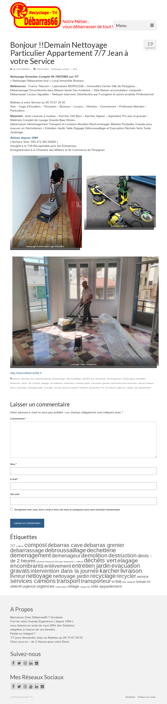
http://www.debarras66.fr (26, 373)
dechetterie (100, 379)
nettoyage (21, 388)
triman (141, 582)
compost (16, 379)
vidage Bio (85, 587)
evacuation (96, 383)
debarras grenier (43, 379)
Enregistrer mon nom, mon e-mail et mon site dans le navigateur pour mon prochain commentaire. (67, 509)
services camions (70, 388)
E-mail (14, 479)
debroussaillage (73, 379)
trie (102, 388)
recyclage (48, 388)
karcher (141, 383)
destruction (15, 383)
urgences (121, 388)
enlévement (69, 383)
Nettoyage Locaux (60, 69)
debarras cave (27, 379)
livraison (150, 383)
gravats (106, 383)
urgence (29, 586)
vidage (130, 388)
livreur (12, 388)
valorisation (61, 587)
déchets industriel (45, 561)
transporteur (94, 388)
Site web (14, 494)
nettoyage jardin (35, 388)
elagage (45, 383)
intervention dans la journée (124, 383)
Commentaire (18, 418)
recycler (57, 388)
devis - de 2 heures (31, 383)
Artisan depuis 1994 (24, 137)
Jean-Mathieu (23, 69)
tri (113, 582)
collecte (20, 546)
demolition (141, 379)
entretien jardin (83, 383)
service (142, 577)
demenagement (114, 379)
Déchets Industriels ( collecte (69, 561)
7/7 (12, 546)
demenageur (129, 379)
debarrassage (58, 379)
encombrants (56, 383)
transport (83, 388)
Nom (13, 464)
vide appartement (142, 388)
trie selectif (110, 388)
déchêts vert (88, 379)
